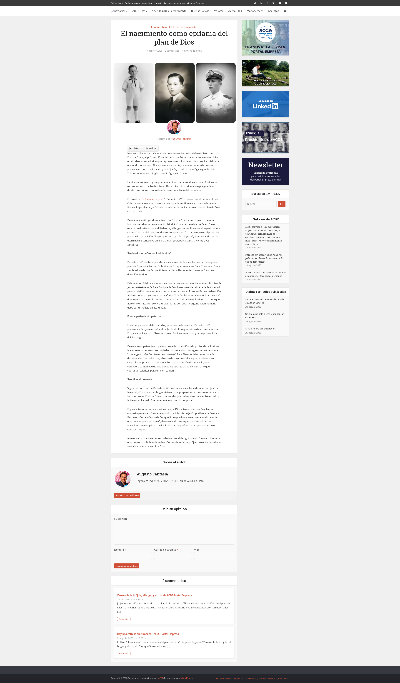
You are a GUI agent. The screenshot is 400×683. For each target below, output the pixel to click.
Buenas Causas (200, 11)
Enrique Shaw (159, 27)
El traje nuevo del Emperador (260, 328)
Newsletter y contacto (152, 3)
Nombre (120, 549)
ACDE (160, 678)
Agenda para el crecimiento (169, 11)
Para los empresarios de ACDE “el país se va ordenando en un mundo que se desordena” (264, 258)
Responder (124, 619)
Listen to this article (144, 148)
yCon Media (186, 678)
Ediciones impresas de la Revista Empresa (184, 3)
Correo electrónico (166, 549)
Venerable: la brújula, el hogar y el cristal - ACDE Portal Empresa (154, 595)
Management (255, 11)
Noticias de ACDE (266, 219)
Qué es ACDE (283, 678)
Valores (218, 11)
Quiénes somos (132, 3)
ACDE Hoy (138, 11)
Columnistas (117, 3)
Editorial (119, 11)
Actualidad (235, 11)
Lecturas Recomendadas (183, 27)
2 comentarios (172, 50)
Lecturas (273, 11)
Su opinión (120, 518)
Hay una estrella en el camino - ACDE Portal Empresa (148, 634)
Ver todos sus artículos (127, 495)
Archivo (271, 678)
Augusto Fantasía (181, 139)
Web (197, 549)
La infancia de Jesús (153, 199)
